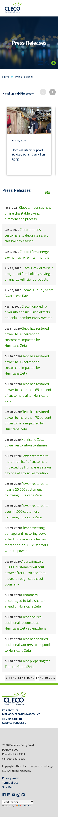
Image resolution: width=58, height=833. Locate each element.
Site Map (7, 787)
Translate (26, 805)
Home (6, 76)
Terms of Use (10, 782)
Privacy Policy (10, 778)
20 (50, 678)
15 (28, 678)
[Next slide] (52, 92)
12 (15, 678)
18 (41, 678)
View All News (25, 93)
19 (46, 678)
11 (10, 678)
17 (37, 677)
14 (23, 678)
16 (32, 678)
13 (19, 678)
